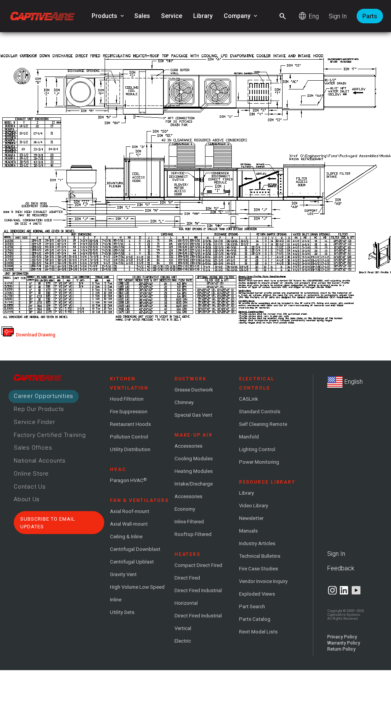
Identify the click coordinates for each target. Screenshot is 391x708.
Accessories (188, 446)
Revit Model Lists (258, 632)
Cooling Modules (193, 458)
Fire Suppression (128, 411)
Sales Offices (33, 447)
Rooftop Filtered (193, 534)
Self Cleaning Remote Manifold (263, 430)
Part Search (252, 606)
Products (108, 16)
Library (203, 15)
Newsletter (251, 518)
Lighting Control (257, 449)
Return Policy (341, 649)
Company (241, 16)
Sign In (338, 16)
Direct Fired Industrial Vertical (198, 622)
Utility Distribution (130, 449)
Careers (43, 396)
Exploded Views (257, 594)
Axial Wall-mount (129, 524)
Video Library (253, 505)
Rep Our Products (39, 409)
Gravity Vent (123, 574)
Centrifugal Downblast (135, 549)
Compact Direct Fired (198, 565)
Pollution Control (129, 437)
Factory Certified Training (50, 435)
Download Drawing (34, 335)
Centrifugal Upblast (132, 562)
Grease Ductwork (193, 390)
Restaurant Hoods (130, 424)
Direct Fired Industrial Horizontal (198, 597)
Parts (369, 16)
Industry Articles (257, 543)
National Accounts (40, 460)
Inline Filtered (189, 522)
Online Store (31, 473)
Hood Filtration (127, 399)
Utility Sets (122, 612)
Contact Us (30, 486)
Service (171, 15)
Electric (182, 641)
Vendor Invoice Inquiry (263, 581)
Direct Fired (187, 578)
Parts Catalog (254, 619)
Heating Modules (193, 471)
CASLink (248, 399)
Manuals (248, 531)
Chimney (184, 402)
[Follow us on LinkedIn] (344, 590)
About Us (27, 499)
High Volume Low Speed (137, 587)
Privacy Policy (342, 637)
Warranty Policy (343, 643)
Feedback (340, 568)
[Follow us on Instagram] (332, 590)
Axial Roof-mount (129, 511)
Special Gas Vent (193, 415)
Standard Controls (259, 411)
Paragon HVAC (128, 480)
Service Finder (34, 422)
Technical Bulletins (259, 556)
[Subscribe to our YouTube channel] (356, 590)
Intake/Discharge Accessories (193, 490)
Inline (115, 599)
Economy (184, 509)
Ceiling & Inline (126, 536)
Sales (142, 15)
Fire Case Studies (258, 569)
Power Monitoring (259, 462)
